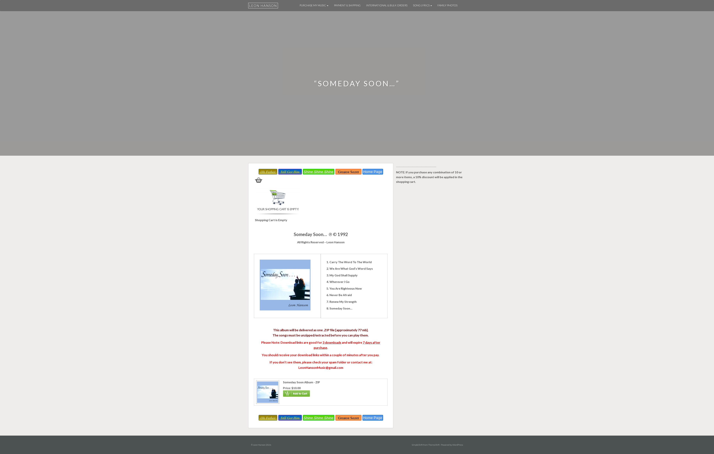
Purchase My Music (313, 5)
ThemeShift (434, 444)
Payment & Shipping (347, 5)
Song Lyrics (421, 5)
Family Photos (447, 5)
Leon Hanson (263, 6)
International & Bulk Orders (386, 5)
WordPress (457, 444)
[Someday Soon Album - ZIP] (267, 392)
